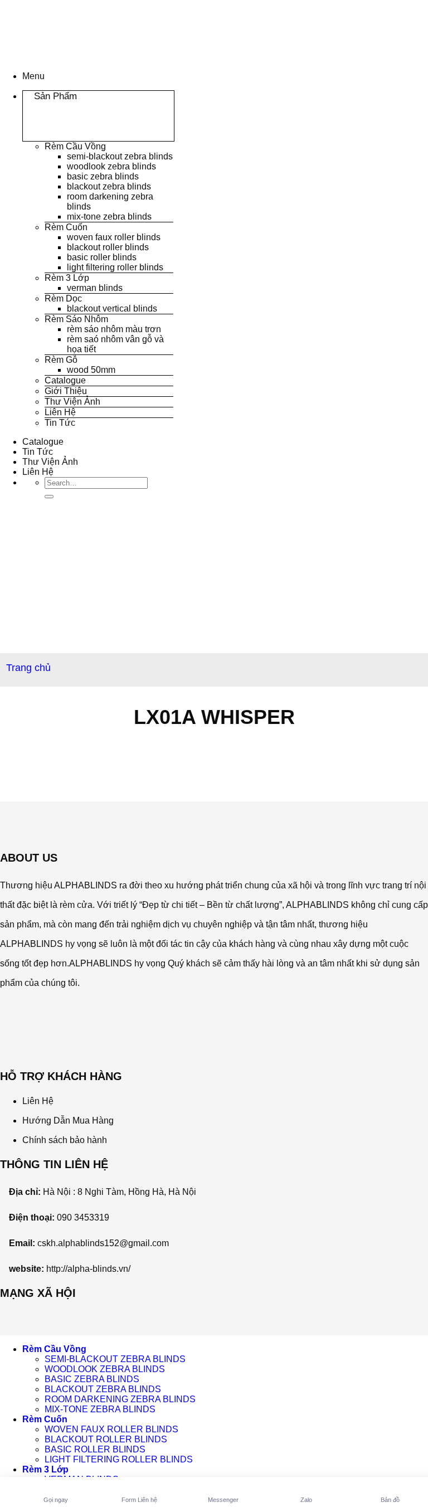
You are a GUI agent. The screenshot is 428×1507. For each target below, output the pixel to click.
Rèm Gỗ (61, 359)
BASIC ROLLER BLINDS (102, 257)
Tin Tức (60, 422)
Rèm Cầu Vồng (75, 146)
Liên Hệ (60, 412)
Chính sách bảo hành (64, 1140)
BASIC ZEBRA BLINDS (103, 176)
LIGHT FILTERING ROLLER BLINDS (115, 267)
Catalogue (65, 380)
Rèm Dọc (63, 298)
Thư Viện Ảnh (72, 401)
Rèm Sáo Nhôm (76, 319)
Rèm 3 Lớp (67, 278)
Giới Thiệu (66, 391)
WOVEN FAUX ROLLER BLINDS (113, 237)
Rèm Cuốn (66, 227)
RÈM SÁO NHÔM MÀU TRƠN (114, 329)
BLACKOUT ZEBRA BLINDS (109, 186)
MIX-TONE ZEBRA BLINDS (109, 216)
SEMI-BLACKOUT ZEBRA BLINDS (120, 156)
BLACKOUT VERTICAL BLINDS (112, 308)
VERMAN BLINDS (95, 288)
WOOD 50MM (91, 370)
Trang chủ (28, 667)
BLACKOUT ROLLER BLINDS (108, 247)
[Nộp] (49, 496)
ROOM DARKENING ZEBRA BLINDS (120, 1399)
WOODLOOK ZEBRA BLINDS (111, 166)
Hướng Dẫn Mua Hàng (68, 1120)
